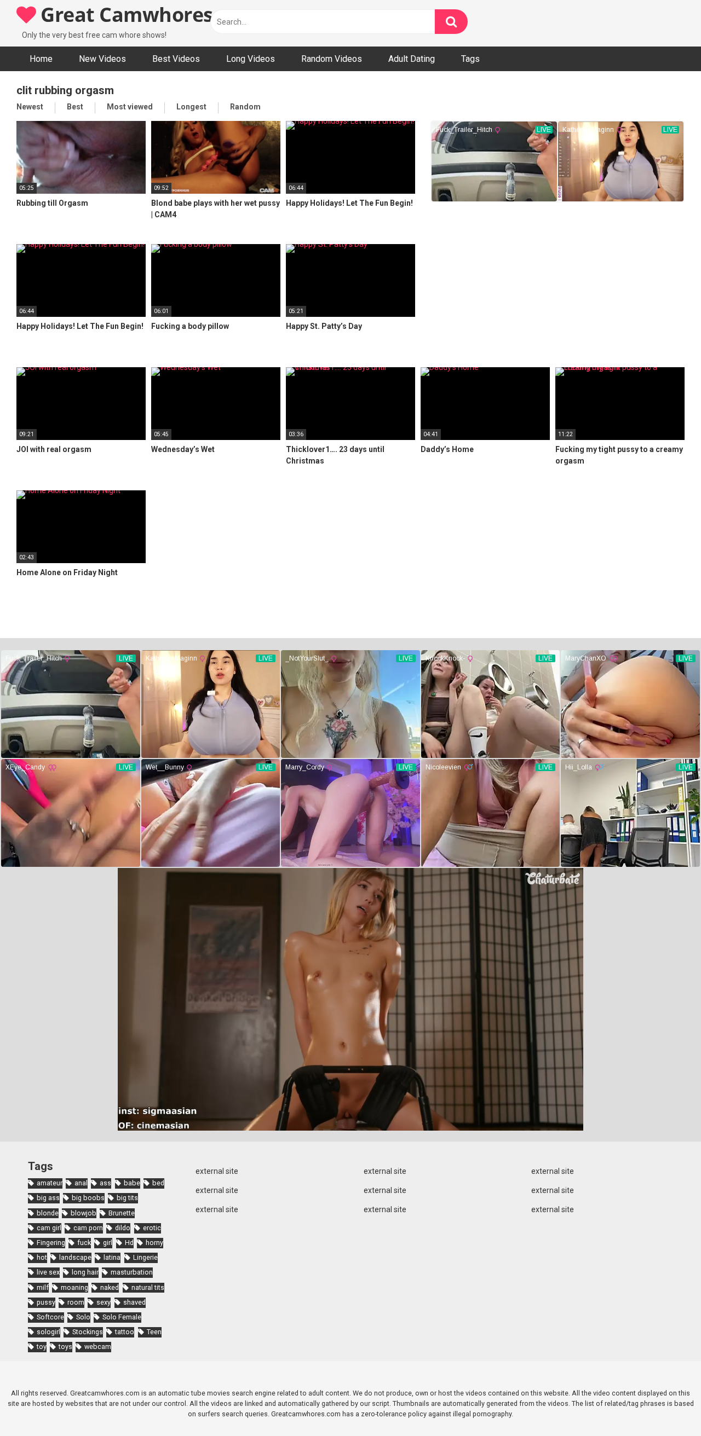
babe (132, 1183)
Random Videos (331, 59)
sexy (103, 1302)
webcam (97, 1346)
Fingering (51, 1242)
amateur (49, 1183)
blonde (48, 1213)
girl (107, 1242)
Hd (129, 1242)
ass (105, 1183)
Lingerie (145, 1257)
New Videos (102, 59)
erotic (152, 1228)
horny (154, 1242)
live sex (48, 1272)
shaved (134, 1302)
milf (43, 1287)
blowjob (83, 1213)
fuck (84, 1242)
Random (245, 106)
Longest (191, 106)
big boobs (88, 1198)
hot (42, 1257)
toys (65, 1346)
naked (109, 1287)
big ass (48, 1198)
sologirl (48, 1332)
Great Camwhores (124, 14)
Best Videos (176, 59)
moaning (74, 1287)
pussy (46, 1302)
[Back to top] (664, 1403)
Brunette (121, 1213)
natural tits (147, 1287)
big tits (127, 1198)
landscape (75, 1257)
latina (112, 1257)
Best (75, 106)
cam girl (49, 1228)
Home (41, 59)
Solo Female (121, 1317)
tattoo (124, 1332)
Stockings (87, 1332)
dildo (122, 1228)
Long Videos (250, 59)
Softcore (50, 1317)
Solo (83, 1317)
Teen (154, 1332)
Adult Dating (411, 59)
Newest (29, 106)
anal (81, 1183)
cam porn (88, 1228)
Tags (470, 59)
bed (158, 1183)
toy (42, 1346)
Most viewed (130, 106)
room (75, 1302)
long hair (85, 1272)
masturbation (132, 1272)
